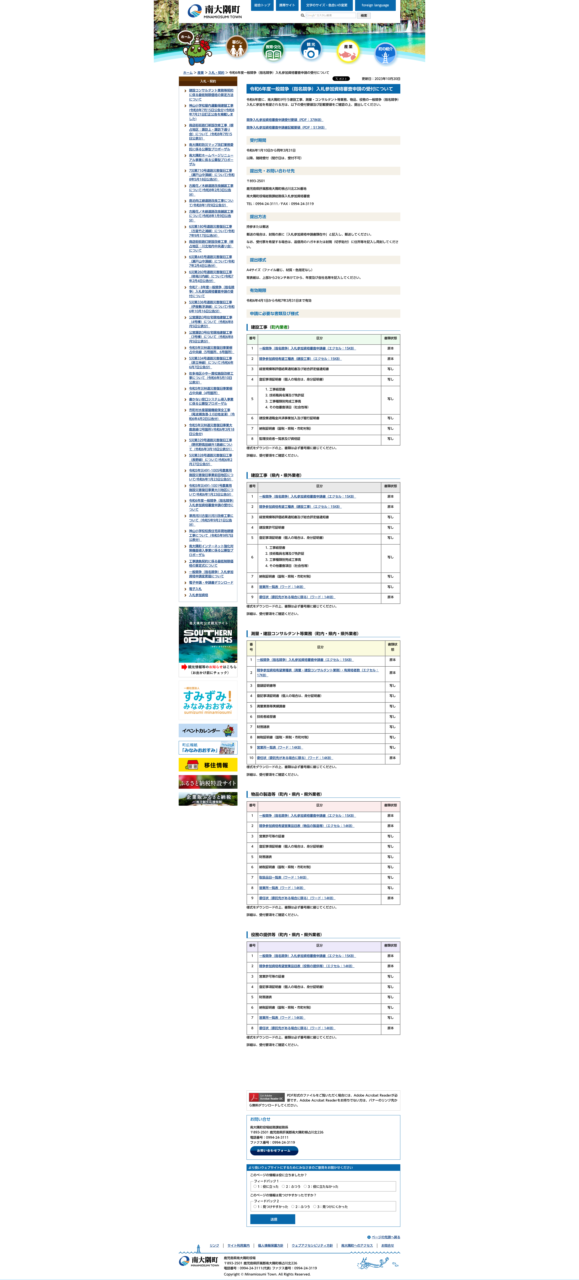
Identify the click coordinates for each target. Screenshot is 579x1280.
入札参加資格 (198, 595)
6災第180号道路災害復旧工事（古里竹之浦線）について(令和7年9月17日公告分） (212, 231)
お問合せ (387, 1245)
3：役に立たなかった (323, 1186)
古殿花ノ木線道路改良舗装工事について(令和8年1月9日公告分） (211, 216)
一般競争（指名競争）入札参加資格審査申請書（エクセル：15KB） (307, 348)
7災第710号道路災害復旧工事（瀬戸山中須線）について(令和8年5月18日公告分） (212, 175)
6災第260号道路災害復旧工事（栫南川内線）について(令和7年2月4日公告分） (211, 276)
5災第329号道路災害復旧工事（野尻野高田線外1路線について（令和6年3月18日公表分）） (211, 445)
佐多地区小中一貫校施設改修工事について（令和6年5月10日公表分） (211, 378)
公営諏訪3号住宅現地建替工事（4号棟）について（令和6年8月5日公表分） (211, 322)
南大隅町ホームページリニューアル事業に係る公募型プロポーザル (211, 160)
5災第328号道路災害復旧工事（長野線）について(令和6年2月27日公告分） (210, 460)
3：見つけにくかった (332, 1206)
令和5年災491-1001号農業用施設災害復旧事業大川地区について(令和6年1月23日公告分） (211, 490)
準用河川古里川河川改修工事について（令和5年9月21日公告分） (211, 520)
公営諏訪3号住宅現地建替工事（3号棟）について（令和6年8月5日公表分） (211, 337)
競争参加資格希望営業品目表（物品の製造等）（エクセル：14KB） (306, 825)
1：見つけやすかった (273, 1206)
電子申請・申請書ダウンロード (211, 582)
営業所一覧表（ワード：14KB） (282, 586)
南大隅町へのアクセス (357, 1245)
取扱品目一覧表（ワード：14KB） (283, 877)
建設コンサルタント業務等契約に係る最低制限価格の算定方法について (211, 95)
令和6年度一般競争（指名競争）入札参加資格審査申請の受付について (211, 505)
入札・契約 (216, 72)
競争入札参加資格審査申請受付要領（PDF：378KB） (285, 119)
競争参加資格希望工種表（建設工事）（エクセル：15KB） (300, 358)
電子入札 (195, 589)
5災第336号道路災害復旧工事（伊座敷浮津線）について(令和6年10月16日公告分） (212, 307)
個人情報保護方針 (270, 1245)
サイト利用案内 (239, 1245)
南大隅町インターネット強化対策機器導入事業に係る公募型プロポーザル (211, 551)
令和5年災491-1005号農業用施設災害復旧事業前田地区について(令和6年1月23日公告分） (211, 475)
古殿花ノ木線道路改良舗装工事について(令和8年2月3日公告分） (211, 190)
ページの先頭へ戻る (386, 1237)
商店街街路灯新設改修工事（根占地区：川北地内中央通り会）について (211, 246)
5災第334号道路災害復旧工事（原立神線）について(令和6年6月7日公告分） (211, 363)
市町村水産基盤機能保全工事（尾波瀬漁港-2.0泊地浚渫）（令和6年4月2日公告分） (212, 414)
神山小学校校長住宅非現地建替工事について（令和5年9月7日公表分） (211, 535)
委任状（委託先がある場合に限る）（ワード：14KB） (297, 597)
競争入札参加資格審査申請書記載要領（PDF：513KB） (287, 127)
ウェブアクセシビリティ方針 (312, 1245)
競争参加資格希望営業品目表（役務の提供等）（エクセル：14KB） (306, 966)
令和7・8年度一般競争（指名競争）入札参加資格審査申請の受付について (211, 292)
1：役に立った (268, 1186)
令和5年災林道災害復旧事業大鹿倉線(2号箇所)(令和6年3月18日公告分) (211, 430)
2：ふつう (293, 1186)
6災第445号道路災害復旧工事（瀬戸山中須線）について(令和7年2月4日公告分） (212, 261)
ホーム (188, 72)
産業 (200, 72)
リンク (214, 1245)
